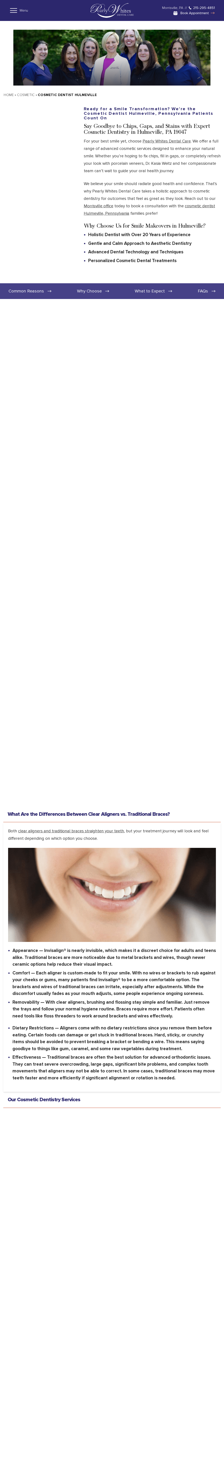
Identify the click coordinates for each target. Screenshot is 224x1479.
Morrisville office (98, 206)
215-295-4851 (204, 8)
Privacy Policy (51, 1361)
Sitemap (91, 1448)
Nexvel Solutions (206, 1467)
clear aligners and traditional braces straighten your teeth (71, 831)
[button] (37, 1438)
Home (9, 95)
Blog (134, 1448)
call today (150, 1172)
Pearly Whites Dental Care (167, 141)
